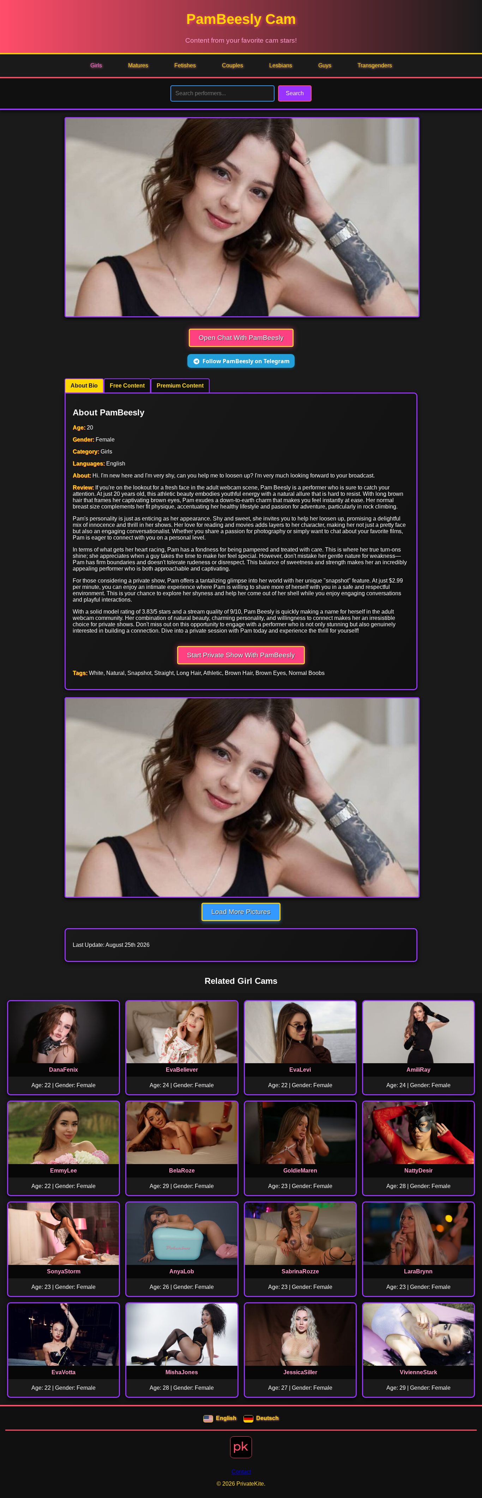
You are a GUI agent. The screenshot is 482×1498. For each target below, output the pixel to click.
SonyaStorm (63, 1271)
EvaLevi (300, 1070)
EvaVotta (64, 1372)
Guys (324, 65)
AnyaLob (181, 1271)
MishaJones (181, 1372)
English (226, 1418)
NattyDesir (418, 1171)
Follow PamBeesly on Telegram (246, 361)
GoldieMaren (300, 1171)
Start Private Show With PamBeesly (241, 655)
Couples (232, 65)
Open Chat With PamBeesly (241, 337)
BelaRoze (182, 1171)
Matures (138, 65)
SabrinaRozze (300, 1271)
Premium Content (180, 386)
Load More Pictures (241, 911)
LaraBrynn (418, 1271)
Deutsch (267, 1418)
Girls (96, 65)
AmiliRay (418, 1070)
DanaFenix (63, 1070)
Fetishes (185, 65)
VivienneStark (418, 1372)
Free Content (127, 386)
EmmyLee (63, 1171)
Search (295, 93)
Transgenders (374, 65)
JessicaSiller (300, 1372)
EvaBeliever (182, 1070)
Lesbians (280, 65)
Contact (241, 1472)
